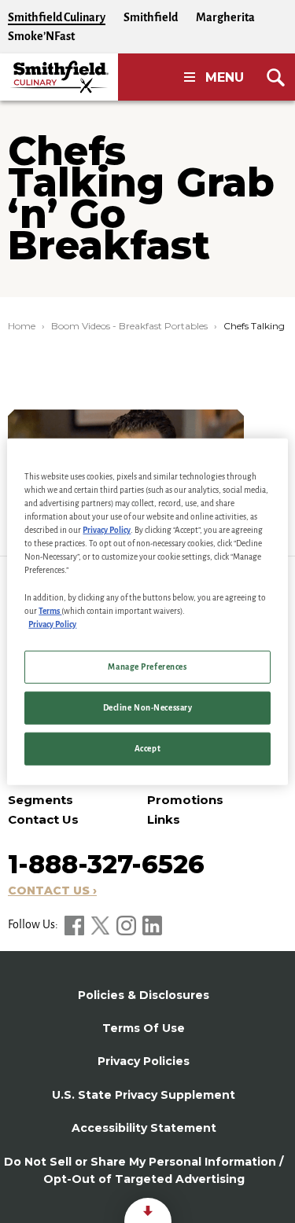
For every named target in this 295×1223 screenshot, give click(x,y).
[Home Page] (59, 77)
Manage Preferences (147, 666)
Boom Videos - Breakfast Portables (129, 326)
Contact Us (43, 819)
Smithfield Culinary (56, 17)
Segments (40, 799)
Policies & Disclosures (143, 995)
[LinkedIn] (152, 924)
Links (163, 819)
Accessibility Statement (144, 1128)
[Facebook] (76, 924)
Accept (147, 748)
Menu (224, 77)
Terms (50, 610)
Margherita (225, 17)
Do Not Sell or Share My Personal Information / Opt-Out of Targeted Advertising (143, 1170)
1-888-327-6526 (106, 864)
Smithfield (151, 17)
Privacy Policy (107, 530)
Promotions (185, 799)
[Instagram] (127, 924)
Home (21, 326)
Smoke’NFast (41, 36)
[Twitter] (101, 924)
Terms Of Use (143, 1028)
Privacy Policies (144, 1061)
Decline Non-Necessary (148, 707)
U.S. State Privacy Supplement (143, 1095)
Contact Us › (52, 890)
